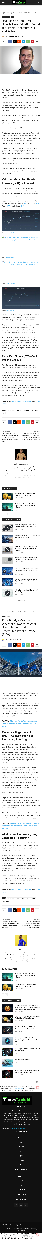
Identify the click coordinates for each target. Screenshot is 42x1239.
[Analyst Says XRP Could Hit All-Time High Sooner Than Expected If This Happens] (7, 507)
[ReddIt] (19, 41)
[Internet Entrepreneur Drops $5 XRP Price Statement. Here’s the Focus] (7, 528)
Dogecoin (21, 1160)
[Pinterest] (32, 41)
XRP (8, 206)
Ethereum (21, 1142)
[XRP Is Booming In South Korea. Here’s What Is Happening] (7, 593)
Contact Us (21, 1181)
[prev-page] (3, 514)
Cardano (21, 1147)
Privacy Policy (21, 1194)
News (12, 16)
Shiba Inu (21, 1138)
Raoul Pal (26, 410)
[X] (15, 41)
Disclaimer (21, 1190)
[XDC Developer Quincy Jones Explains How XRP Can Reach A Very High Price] (7, 560)
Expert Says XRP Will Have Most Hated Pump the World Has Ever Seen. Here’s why (26, 570)
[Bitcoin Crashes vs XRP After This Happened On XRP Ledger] (7, 496)
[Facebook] (10, 41)
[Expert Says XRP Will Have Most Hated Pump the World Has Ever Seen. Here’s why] (7, 571)
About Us (21, 1176)
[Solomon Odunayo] (3, 36)
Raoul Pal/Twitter (10, 232)
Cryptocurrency (11, 12)
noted (26, 128)
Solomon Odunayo (11, 36)
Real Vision (34, 410)
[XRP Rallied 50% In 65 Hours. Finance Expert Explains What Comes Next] (7, 582)
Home (3, 12)
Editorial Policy (21, 1185)
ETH (37, 203)
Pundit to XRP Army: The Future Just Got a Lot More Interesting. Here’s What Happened (27, 548)
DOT (22, 206)
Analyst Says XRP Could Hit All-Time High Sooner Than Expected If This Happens (26, 505)
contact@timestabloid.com (17, 1128)
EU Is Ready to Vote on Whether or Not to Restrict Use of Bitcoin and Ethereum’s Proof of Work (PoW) (10, 437)
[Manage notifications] (37, 1234)
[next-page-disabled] (6, 514)
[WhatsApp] (28, 41)
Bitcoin (9, 410)
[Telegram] (23, 41)
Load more (20, 600)
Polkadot (19, 410)
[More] (37, 41)
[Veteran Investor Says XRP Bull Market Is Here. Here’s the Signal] (7, 539)
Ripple (21, 1156)
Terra (21, 1151)
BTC (25, 203)
